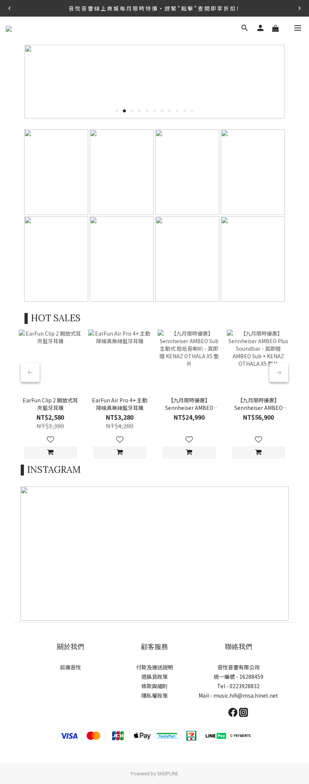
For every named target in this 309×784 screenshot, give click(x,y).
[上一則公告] (9, 8)
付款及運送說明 (154, 667)
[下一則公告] (299, 8)
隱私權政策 (154, 695)
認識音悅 (70, 667)
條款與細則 (154, 686)
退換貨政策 (154, 676)
